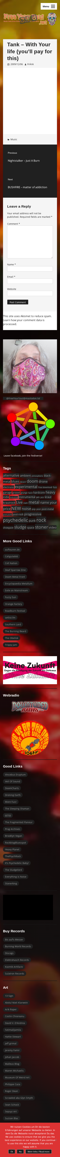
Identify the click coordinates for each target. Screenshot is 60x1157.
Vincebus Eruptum (15, 774)
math (25, 503)
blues (15, 481)
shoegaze (8, 527)
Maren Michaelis (14, 1070)
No (20, 1151)
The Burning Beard (15, 631)
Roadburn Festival (15, 610)
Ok (11, 1151)
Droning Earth (13, 795)
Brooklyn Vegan (13, 835)
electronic (8, 487)
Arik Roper (11, 1009)
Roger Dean (11, 1091)
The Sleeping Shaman (17, 808)
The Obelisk (11, 638)
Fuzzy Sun (10, 597)
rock (41, 520)
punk (32, 520)
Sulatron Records (14, 973)
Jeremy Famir (12, 1050)
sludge (20, 527)
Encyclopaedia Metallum (18, 583)
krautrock (9, 502)
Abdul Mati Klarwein (16, 1002)
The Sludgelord (13, 869)
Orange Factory (13, 604)
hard (30, 492)
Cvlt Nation (11, 563)
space (30, 527)
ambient (25, 475)
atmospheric (37, 475)
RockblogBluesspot (15, 842)
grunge (24, 492)
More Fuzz (10, 801)
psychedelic (15, 520)
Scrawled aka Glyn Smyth (19, 1097)
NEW (16, 508)
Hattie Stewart (13, 1036)
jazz (42, 497)
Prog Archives (12, 829)
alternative (11, 475)
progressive (33, 514)
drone (43, 481)
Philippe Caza (12, 1084)
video (52, 527)
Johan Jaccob (12, 1057)
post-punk (7, 514)
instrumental (27, 497)
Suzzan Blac (11, 1118)
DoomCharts (12, 788)
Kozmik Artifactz (14, 966)
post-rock (18, 514)
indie (6, 497)
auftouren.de (12, 549)
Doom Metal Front (15, 576)
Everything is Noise (15, 876)
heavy (50, 492)
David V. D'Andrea (15, 1023)
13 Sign (9, 995)
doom (32, 481)
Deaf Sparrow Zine (15, 570)
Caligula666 (11, 556)
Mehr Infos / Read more (39, 1151)
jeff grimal (10, 1043)
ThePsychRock (13, 856)
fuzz (55, 487)
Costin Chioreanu (14, 1016)
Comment (13, 223)
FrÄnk (30, 64)
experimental (26, 486)
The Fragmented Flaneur (18, 822)
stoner (41, 527)
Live (19, 502)
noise (26, 508)
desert (23, 481)
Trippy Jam (11, 644)
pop (34, 509)
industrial (14, 497)
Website (11, 289)
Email (11, 276)
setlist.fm (10, 617)
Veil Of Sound (12, 781)
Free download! (45, 487)
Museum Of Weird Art (17, 1077)
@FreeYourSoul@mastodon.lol (23, 398)
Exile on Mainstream (16, 590)
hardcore (39, 492)
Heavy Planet (12, 849)
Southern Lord (13, 624)
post (38, 509)
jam (38, 497)
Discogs (9, 953)
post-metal (48, 509)
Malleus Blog (12, 1063)
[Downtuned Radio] (30, 706)
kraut (48, 497)
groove (16, 492)
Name (11, 264)
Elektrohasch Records (17, 960)
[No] (56, 1140)
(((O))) (8, 815)
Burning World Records (18, 946)
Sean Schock (12, 1104)
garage (7, 492)
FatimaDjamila (13, 1029)
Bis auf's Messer (14, 939)
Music (13, 139)
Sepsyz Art (11, 1111)
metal (34, 502)
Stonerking (11, 883)
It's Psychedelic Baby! (17, 863)
